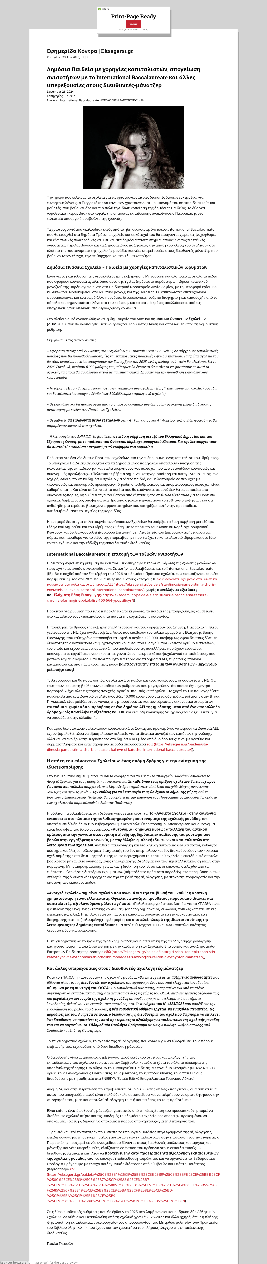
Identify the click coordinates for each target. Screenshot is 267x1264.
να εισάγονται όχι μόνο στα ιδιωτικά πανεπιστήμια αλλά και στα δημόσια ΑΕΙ (132, 582)
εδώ (73, 1169)
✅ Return (103, 8)
